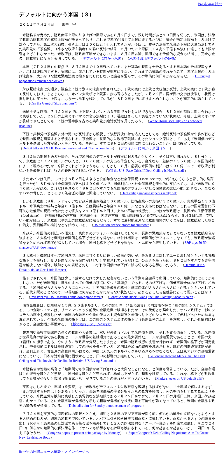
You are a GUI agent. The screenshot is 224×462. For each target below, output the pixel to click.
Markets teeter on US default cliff (179, 378)
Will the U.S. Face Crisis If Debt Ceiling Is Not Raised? (145, 170)
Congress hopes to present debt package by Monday (84, 433)
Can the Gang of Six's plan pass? (53, 103)
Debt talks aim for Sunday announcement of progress (105, 405)
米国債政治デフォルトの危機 (152, 58)
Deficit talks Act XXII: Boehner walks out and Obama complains (68, 148)
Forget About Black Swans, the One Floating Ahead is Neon (151, 297)
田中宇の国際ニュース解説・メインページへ (54, 451)
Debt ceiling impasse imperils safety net (148, 193)
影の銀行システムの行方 (91, 324)
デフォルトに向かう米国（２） (145, 148)
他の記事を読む (210, 4)
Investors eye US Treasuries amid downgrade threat (66, 297)
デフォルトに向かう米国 (102, 58)
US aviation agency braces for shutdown (121, 225)
